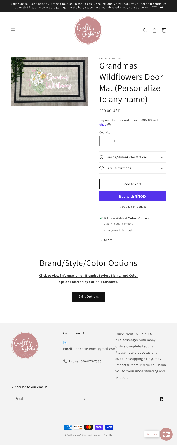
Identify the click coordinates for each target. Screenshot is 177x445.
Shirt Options (88, 296)
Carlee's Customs (82, 435)
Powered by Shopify (101, 435)
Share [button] (108, 240)
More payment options (133, 206)
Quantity (104, 132)
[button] (13, 30)
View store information (120, 230)
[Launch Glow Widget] (166, 434)
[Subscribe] (83, 399)
